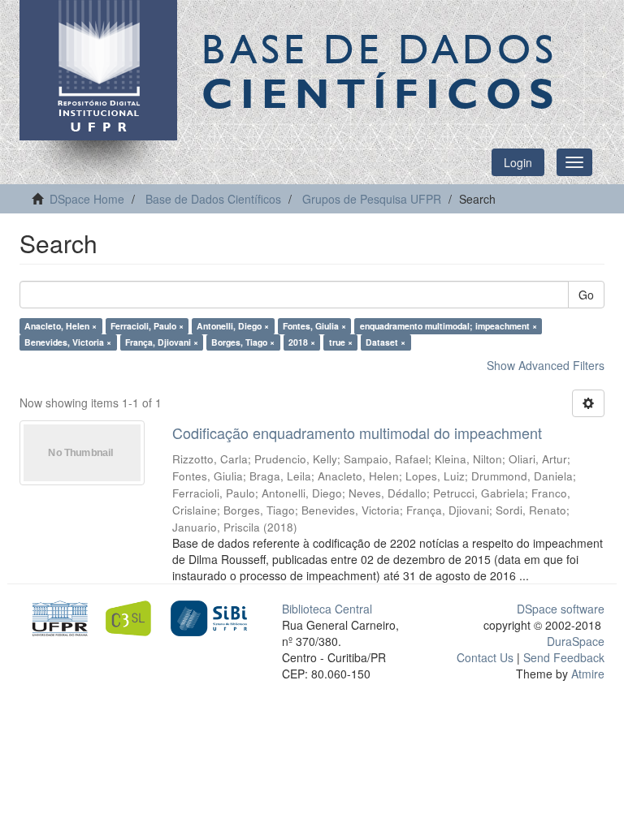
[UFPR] (57, 617)
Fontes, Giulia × (314, 326)
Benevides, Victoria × (67, 342)
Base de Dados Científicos (213, 199)
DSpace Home (87, 199)
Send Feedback (563, 657)
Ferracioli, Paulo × (147, 326)
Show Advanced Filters (545, 365)
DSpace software (560, 609)
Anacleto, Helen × (60, 326)
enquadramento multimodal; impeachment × (448, 326)
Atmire (586, 673)
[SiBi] (208, 617)
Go (586, 294)
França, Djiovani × (161, 342)
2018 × (301, 342)
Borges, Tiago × (243, 342)
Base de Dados (381, 70)
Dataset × (385, 342)
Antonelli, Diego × (233, 326)
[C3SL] (133, 617)
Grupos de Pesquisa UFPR (371, 199)
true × (341, 342)
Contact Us (485, 657)
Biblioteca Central (327, 609)
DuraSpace (575, 641)
